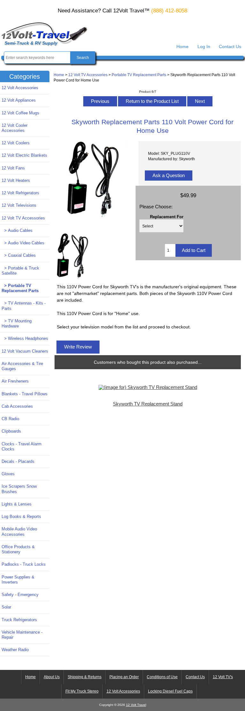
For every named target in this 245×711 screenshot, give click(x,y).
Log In (203, 46)
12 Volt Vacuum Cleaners (25, 351)
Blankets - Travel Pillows (25, 393)
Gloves (8, 473)
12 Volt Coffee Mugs (20, 113)
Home (182, 46)
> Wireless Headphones (25, 338)
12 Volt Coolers (16, 142)
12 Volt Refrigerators (20, 192)
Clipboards (11, 431)
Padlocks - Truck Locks (24, 564)
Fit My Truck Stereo (82, 691)
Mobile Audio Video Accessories (19, 531)
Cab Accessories (17, 406)
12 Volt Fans (13, 168)
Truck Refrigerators (19, 619)
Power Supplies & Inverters (18, 580)
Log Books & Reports (21, 516)
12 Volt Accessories (20, 87)
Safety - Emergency (20, 594)
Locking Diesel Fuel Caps (170, 691)
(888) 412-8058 (169, 11)
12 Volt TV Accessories (88, 75)
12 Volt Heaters (16, 180)
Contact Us (230, 46)
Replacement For (166, 216)
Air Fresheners (15, 381)
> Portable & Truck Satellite (20, 271)
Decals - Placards (18, 461)
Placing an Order (124, 677)
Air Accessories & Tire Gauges (22, 366)
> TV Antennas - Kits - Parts (24, 306)
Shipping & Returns (84, 677)
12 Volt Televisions (19, 205)
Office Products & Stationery (18, 549)
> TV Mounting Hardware (17, 323)
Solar (6, 607)
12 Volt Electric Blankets (24, 155)
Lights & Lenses (17, 504)
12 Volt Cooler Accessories (14, 128)
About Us (52, 677)
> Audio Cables (17, 230)
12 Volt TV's (223, 677)
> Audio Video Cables (23, 243)
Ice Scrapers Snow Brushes (19, 489)
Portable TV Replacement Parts (139, 75)
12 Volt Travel (136, 705)
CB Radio (10, 418)
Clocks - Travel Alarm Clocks (21, 446)
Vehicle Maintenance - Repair (22, 635)
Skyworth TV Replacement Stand (147, 403)
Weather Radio (15, 649)
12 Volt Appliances (19, 100)
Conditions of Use (162, 677)
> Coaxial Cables (19, 255)
